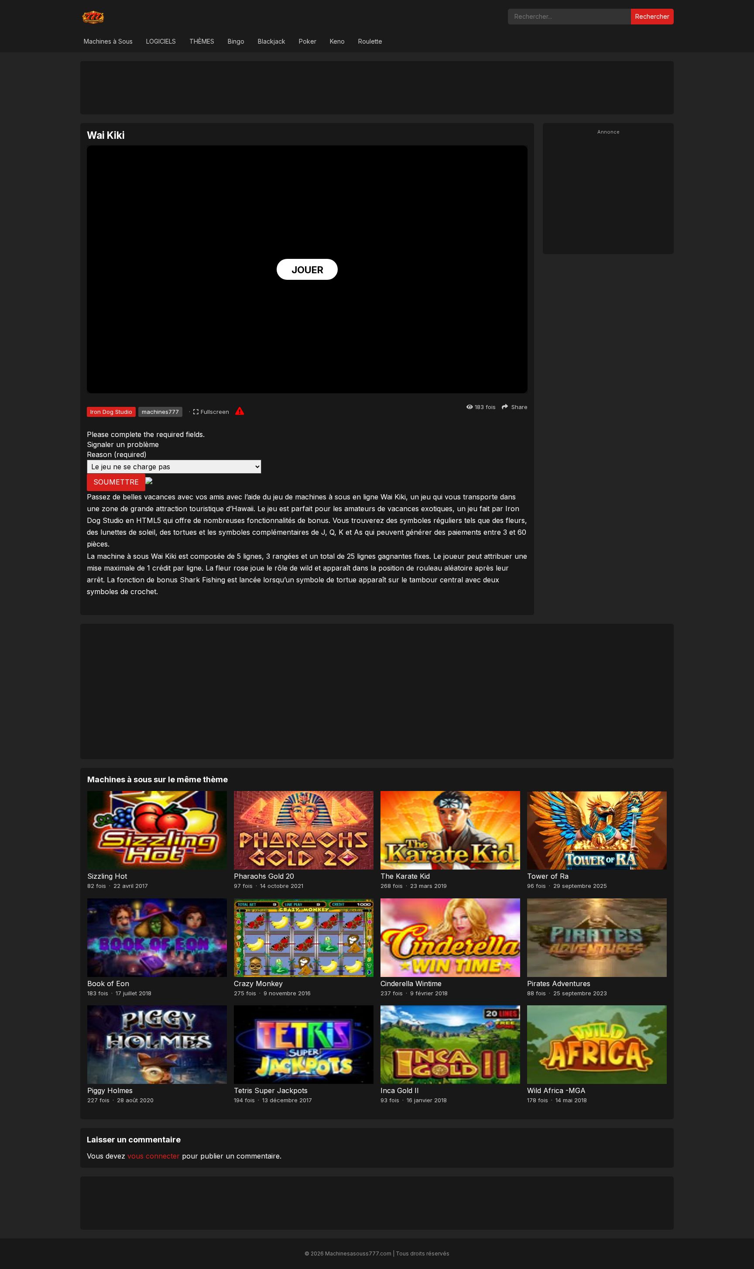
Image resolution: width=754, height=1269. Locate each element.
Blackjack (271, 41)
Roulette (370, 41)
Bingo (236, 41)
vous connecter (153, 1156)
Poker (307, 41)
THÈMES (201, 41)
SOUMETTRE (116, 482)
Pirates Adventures (558, 983)
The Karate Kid (405, 876)
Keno (337, 41)
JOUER (307, 269)
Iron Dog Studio (111, 411)
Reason (117, 454)
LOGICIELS (161, 41)
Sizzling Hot (107, 876)
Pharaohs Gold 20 (264, 876)
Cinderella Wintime (411, 983)
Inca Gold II (399, 1090)
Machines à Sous (108, 41)
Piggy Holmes (110, 1090)
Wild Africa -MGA (556, 1090)
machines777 (160, 411)
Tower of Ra (548, 876)
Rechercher (652, 16)
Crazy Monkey (258, 983)
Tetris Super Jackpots (271, 1090)
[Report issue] (239, 411)
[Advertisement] (377, 87)
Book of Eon (108, 983)
